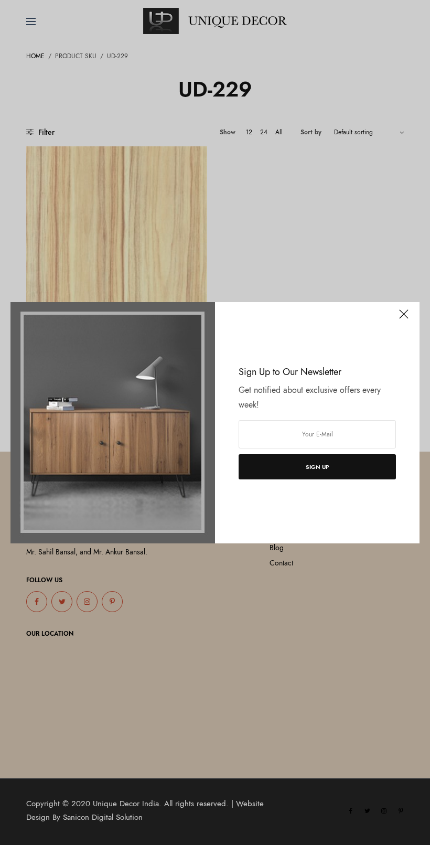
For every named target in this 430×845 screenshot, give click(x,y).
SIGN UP (317, 467)
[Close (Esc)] (403, 318)
